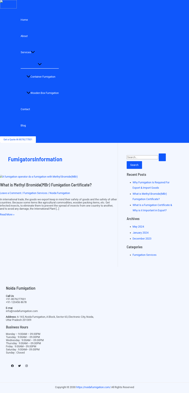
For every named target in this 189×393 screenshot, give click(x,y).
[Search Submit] (162, 157)
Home (24, 19)
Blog (23, 125)
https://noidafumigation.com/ (93, 387)
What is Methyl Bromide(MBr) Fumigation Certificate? (46, 184)
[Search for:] (146, 157)
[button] (18, 139)
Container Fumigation (42, 76)
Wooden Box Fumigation (44, 92)
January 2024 (140, 232)
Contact (25, 109)
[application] (33, 52)
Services (26, 52)
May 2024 (138, 226)
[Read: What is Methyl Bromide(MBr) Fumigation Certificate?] (39, 176)
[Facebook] (12, 366)
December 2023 (142, 238)
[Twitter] (19, 366)
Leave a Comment (10, 193)
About (24, 36)
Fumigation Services (35, 193)
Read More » (7, 214)
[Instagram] (26, 366)
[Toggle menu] (40, 64)
